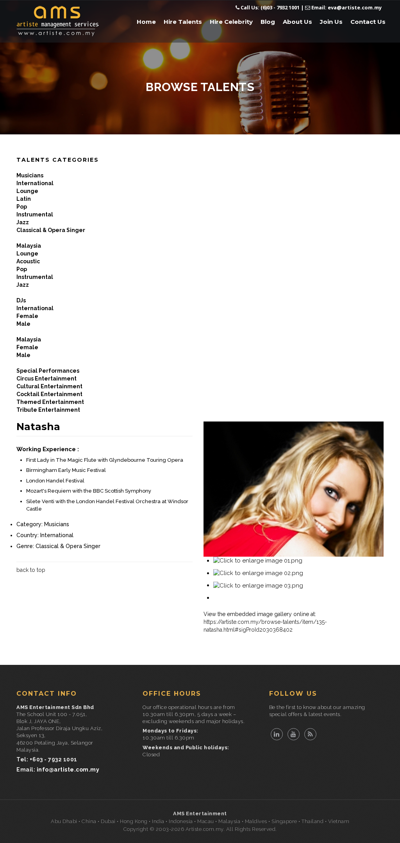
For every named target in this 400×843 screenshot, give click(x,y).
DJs (21, 300)
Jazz (22, 222)
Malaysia (28, 246)
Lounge (27, 191)
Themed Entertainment (50, 402)
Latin (23, 199)
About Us (297, 21)
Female (27, 316)
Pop (21, 207)
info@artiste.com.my (68, 769)
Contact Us (368, 21)
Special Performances (47, 371)
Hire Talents (183, 21)
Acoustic (28, 261)
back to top (30, 570)
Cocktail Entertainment (49, 394)
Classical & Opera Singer (50, 230)
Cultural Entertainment (49, 386)
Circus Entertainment (46, 378)
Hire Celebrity (231, 21)
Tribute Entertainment (48, 410)
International (35, 183)
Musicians (29, 175)
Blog (268, 21)
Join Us (331, 21)
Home (146, 21)
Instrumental (34, 214)
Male (23, 324)
